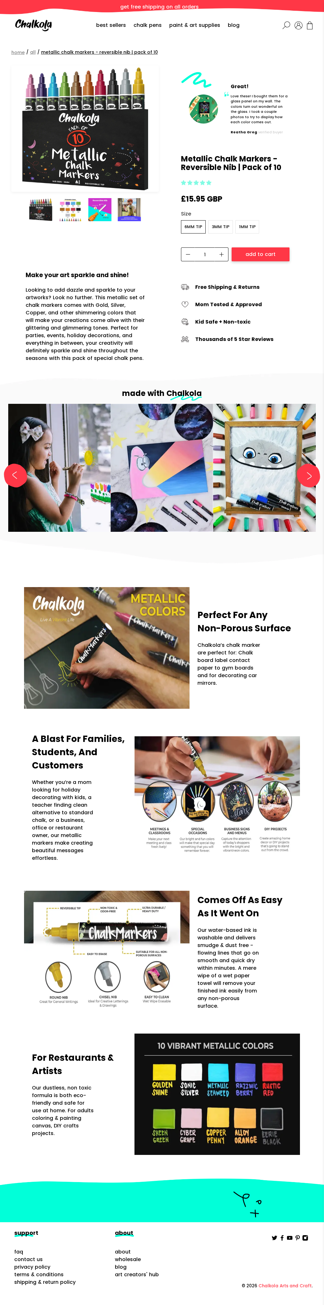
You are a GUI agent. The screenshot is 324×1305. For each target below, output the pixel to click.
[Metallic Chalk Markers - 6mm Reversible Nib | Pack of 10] (85, 128)
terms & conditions (39, 1274)
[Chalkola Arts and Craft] (33, 25)
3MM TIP (220, 227)
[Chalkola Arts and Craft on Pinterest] (298, 1239)
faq (18, 1251)
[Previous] (18, 476)
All (33, 52)
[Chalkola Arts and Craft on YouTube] (290, 1239)
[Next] (306, 476)
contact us (28, 1259)
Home (18, 52)
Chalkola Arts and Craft (285, 1286)
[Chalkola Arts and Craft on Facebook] (282, 1239)
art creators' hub (137, 1274)
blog (234, 25)
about (123, 1251)
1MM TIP (247, 227)
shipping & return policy (45, 1282)
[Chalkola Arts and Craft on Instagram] (305, 1239)
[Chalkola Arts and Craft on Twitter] (274, 1239)
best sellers (111, 25)
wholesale (128, 1259)
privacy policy (32, 1267)
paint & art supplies (194, 25)
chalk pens (148, 25)
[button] (196, 182)
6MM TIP (193, 227)
